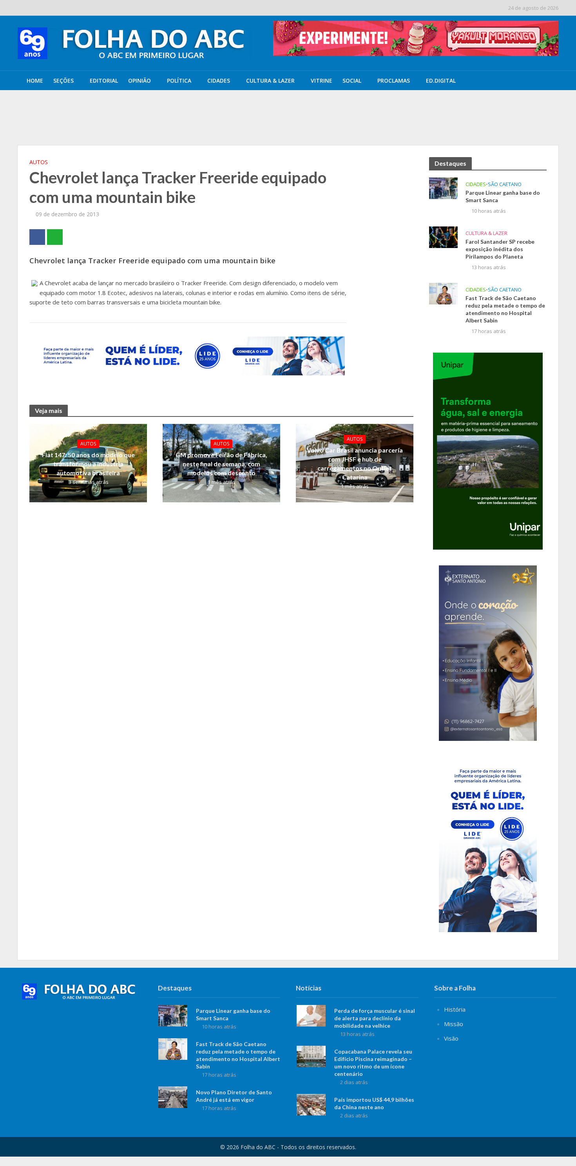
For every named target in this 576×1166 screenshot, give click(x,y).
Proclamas (393, 80)
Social (351, 80)
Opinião (139, 80)
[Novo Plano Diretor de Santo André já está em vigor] (172, 1096)
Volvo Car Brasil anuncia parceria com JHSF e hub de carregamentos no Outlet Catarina (355, 463)
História (455, 1009)
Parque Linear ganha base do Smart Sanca (184, 107)
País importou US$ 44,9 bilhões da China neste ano (374, 1103)
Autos (38, 162)
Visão (451, 1038)
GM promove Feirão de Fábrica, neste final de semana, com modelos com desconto (221, 463)
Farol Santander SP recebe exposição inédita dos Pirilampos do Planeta (217, 125)
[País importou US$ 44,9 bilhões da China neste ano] (311, 1104)
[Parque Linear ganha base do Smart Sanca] (76, 107)
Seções (63, 80)
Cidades (218, 80)
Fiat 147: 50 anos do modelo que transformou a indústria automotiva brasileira (88, 463)
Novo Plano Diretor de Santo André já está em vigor (234, 1096)
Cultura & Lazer (270, 80)
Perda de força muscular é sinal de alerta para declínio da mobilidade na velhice (374, 1018)
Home (35, 80)
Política (179, 80)
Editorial (104, 80)
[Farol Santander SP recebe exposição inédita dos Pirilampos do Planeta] (76, 125)
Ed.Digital (441, 80)
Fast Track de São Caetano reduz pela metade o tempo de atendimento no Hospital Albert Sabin (505, 309)
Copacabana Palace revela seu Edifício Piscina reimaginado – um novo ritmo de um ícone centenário (373, 1062)
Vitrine (321, 80)
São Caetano (505, 184)
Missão (453, 1024)
